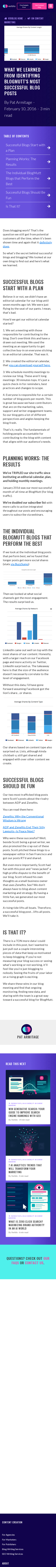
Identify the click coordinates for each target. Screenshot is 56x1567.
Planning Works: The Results (21, 161)
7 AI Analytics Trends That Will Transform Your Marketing (25, 1168)
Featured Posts (16, 1103)
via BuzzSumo (19, 564)
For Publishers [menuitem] (9, 1544)
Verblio (14, 1119)
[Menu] (50, 6)
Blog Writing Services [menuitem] (12, 1549)
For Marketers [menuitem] (9, 1539)
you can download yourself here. (29, 365)
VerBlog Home (15, 18)
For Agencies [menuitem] (8, 1534)
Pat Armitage (21, 102)
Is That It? (13, 206)
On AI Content (27, 1103)
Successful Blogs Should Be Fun (25, 195)
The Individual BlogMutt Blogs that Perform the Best (23, 178)
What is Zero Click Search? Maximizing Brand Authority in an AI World (27, 1225)
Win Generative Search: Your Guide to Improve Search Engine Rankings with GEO (27, 1112)
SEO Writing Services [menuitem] (12, 1553)
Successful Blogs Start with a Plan (25, 147)
